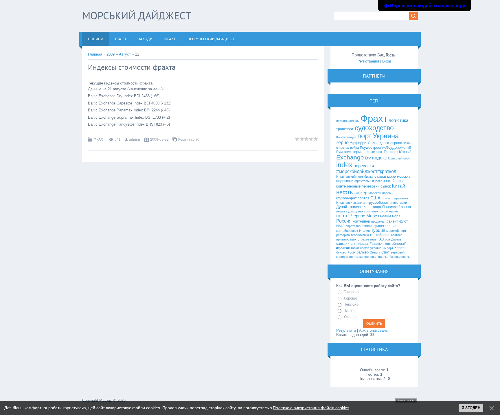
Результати (346, 330)
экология (359, 202)
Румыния (343, 152)
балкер (362, 252)
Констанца (372, 207)
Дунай (341, 207)
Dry (368, 158)
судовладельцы (347, 120)
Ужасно (349, 317)
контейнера (379, 235)
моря (396, 216)
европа (396, 143)
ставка (367, 226)
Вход (386, 61)
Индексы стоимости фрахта (131, 67)
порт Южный (400, 152)
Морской (374, 193)
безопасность (399, 256)
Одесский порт (399, 158)
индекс (379, 157)
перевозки (364, 166)
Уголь (371, 143)
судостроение (385, 226)
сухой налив (389, 211)
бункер (341, 252)
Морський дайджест (136, 15)
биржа (368, 176)
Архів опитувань (373, 330)
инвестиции (398, 202)
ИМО (340, 226)
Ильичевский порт (349, 176)
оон (387, 239)
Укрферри (358, 143)
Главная (95, 54)
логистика (398, 120)
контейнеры (393, 181)
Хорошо (350, 298)
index (344, 165)
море (391, 176)
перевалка (400, 198)
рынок (385, 186)
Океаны (384, 216)
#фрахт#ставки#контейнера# (381, 244)
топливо (355, 207)
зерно (342, 142)
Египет (386, 198)
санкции (343, 244)
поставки (356, 256)
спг (353, 243)
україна (375, 248)
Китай (398, 186)
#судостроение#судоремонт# (385, 147)
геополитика (360, 235)
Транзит (391, 221)
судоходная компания (362, 211)
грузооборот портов (352, 198)
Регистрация (368, 61)
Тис (386, 152)
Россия (344, 220)
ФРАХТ (99, 139)
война (354, 147)
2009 (110, 54)
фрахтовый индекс (368, 181)
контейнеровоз (347, 230)
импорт (388, 248)
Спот (385, 252)
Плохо (348, 311)
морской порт (396, 230)
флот (403, 221)
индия (340, 211)
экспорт (376, 152)
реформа (343, 235)
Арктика (396, 235)
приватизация (346, 239)
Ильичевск (344, 202)
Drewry (375, 252)
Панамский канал (396, 207)
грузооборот (378, 202)
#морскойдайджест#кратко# (366, 171)
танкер (360, 192)
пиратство (353, 226)
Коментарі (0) (189, 139)
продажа (377, 221)
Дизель (396, 239)
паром (386, 193)
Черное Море (364, 216)
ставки (380, 176)
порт (364, 136)
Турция (378, 230)
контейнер (361, 221)
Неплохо (351, 304)
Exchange (350, 157)
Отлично (351, 292)
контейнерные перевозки (357, 186)
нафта (364, 248)
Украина (386, 136)
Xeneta (400, 248)
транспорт (345, 129)
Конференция (346, 137)
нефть (344, 192)
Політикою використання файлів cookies (311, 407)
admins (135, 139)
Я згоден (471, 408)
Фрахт (374, 118)
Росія (351, 252)
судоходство (374, 128)
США (375, 198)
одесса (383, 143)
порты (343, 215)
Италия (364, 230)
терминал (360, 152)
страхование (367, 239)
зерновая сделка (376, 256)
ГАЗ (381, 239)
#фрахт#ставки (347, 248)
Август (125, 54)
